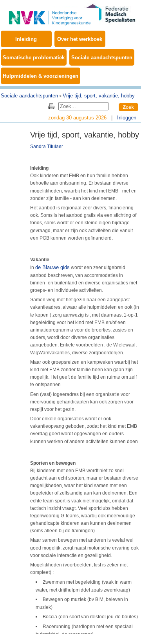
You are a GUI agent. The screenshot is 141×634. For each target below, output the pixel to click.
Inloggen (126, 118)
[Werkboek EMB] (50, 13)
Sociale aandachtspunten (101, 57)
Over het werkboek (79, 39)
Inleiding (26, 39)
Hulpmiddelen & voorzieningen (40, 76)
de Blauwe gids (52, 267)
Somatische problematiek (34, 57)
